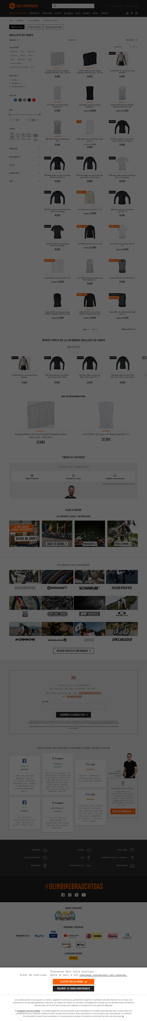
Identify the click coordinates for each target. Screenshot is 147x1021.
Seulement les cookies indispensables (73, 988)
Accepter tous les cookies (71, 981)
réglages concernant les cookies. (103, 974)
